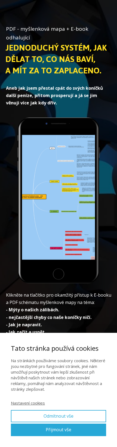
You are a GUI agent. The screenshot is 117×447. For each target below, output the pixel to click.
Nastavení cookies (28, 403)
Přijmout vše (58, 430)
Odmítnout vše (58, 416)
